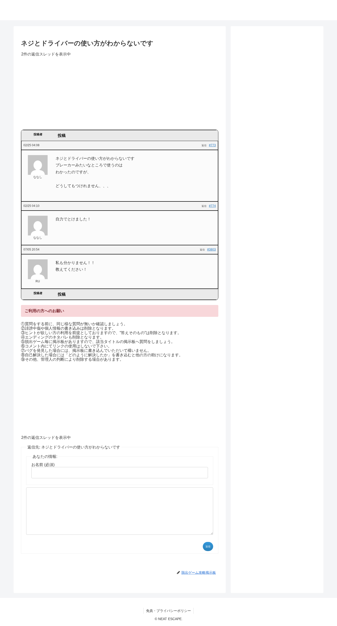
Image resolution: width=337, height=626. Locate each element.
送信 (208, 546)
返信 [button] (204, 145)
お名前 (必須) (43, 465)
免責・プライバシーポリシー (168, 611)
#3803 (211, 249)
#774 (212, 206)
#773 (212, 145)
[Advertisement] (119, 94)
